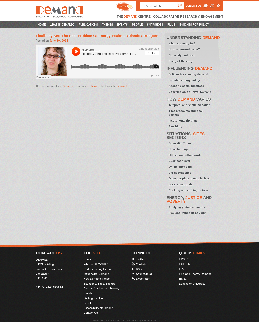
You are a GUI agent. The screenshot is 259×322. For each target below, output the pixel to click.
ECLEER (184, 264)
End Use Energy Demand (195, 273)
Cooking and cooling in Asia (188, 190)
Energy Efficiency (181, 61)
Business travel (179, 160)
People (137, 24)
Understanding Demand (99, 269)
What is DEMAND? (62, 24)
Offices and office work (185, 155)
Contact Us (193, 5)
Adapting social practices (186, 85)
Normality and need (182, 55)
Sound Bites (69, 86)
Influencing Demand (96, 273)
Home (42, 24)
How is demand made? (184, 49)
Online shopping (180, 166)
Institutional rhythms (183, 120)
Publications (88, 24)
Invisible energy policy (184, 80)
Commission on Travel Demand (190, 91)
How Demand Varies (97, 278)
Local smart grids (181, 184)
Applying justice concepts (187, 207)
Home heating (178, 149)
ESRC (183, 278)
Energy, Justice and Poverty (101, 288)
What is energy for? (182, 43)
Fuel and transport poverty (187, 212)
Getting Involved (94, 298)
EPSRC (184, 259)
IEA (181, 269)
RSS (139, 269)
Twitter (140, 259)
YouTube (141, 264)
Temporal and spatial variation (189, 105)
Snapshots (155, 24)
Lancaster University (192, 283)
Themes (107, 24)
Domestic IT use (180, 143)
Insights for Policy (194, 24)
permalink (122, 86)
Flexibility (175, 126)
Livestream (143, 278)
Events (122, 24)
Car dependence (180, 172)
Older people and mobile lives (189, 178)
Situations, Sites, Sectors (99, 283)
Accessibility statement (98, 307)
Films (171, 24)
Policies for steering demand (188, 74)
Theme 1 (95, 86)
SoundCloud (144, 273)
